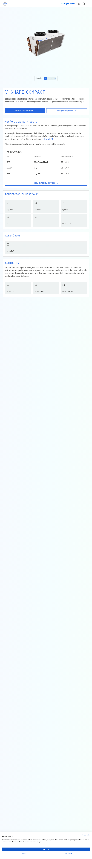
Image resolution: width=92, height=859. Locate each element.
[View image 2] (48, 78)
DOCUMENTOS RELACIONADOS (44, 183)
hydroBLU (48, 139)
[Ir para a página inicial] (5, 3)
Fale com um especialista (24, 110)
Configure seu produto (65, 110)
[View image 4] (54, 78)
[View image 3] (51, 78)
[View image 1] (45, 78)
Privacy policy (86, 835)
